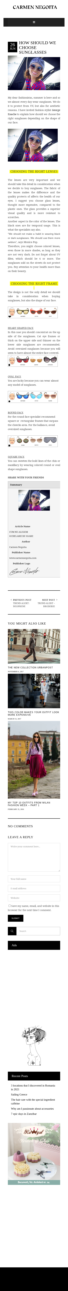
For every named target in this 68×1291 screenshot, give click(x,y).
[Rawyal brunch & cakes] (34, 1184)
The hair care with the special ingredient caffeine (33, 1101)
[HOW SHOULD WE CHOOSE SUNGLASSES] (34, 72)
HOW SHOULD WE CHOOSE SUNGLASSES (37, 47)
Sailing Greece (19, 1094)
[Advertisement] (34, 986)
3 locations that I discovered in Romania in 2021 (33, 1087)
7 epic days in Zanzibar (24, 1113)
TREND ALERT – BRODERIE (46, 605)
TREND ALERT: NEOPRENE (21, 605)
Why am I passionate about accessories (32, 1108)
